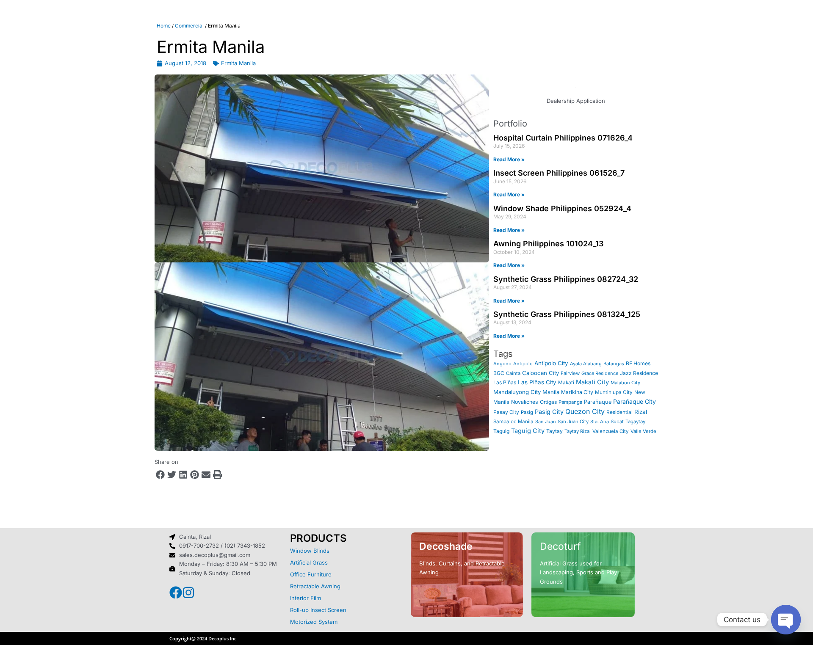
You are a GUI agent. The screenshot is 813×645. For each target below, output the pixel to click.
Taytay (554, 431)
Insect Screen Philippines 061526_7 (559, 172)
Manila (550, 392)
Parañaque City (634, 401)
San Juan (545, 421)
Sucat (617, 421)
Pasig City (549, 411)
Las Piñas (504, 382)
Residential (619, 412)
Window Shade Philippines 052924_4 (562, 208)
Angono (502, 364)
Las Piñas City (537, 382)
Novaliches (524, 402)
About (287, 23)
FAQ (483, 23)
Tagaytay (635, 421)
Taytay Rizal (577, 431)
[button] (160, 474)
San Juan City (573, 421)
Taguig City (528, 431)
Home (244, 23)
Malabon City (625, 383)
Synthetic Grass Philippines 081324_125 (566, 314)
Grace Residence (599, 373)
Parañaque (597, 402)
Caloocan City (540, 372)
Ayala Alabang (586, 364)
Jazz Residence (639, 373)
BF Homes (638, 363)
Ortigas (548, 402)
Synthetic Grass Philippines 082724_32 (565, 279)
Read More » (509, 159)
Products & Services (361, 23)
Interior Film (305, 598)
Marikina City (577, 392)
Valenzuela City (610, 431)
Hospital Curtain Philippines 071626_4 (563, 137)
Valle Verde (643, 431)
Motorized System (313, 621)
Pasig (527, 412)
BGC (498, 373)
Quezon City (585, 411)
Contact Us (533, 23)
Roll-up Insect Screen (318, 609)
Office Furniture (311, 574)
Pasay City (506, 412)
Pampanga (570, 402)
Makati (566, 383)
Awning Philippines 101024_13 (548, 243)
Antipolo (523, 364)
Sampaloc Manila (513, 421)
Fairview (570, 373)
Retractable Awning (315, 586)
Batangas (613, 364)
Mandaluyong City (517, 392)
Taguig (501, 431)
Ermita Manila (238, 63)
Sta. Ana (599, 421)
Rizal (640, 411)
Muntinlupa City (614, 392)
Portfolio (439, 23)
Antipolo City (551, 363)
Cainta (513, 373)
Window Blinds (309, 550)
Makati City (592, 382)
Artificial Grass (309, 562)
